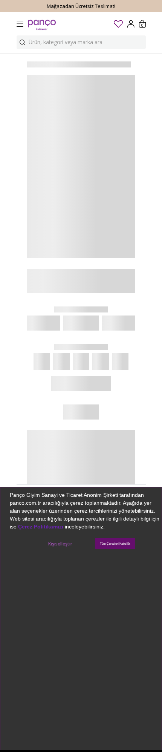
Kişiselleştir (60, 544)
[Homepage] (42, 23)
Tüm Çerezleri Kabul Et (115, 543)
